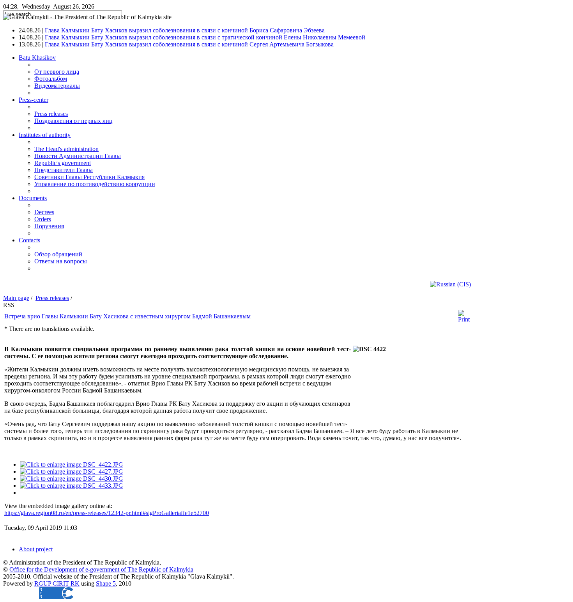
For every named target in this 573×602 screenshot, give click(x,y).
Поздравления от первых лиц (73, 120)
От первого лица (56, 71)
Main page (16, 298)
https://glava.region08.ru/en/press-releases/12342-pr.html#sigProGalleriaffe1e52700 (106, 513)
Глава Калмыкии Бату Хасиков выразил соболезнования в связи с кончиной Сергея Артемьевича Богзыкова (189, 44)
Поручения (49, 226)
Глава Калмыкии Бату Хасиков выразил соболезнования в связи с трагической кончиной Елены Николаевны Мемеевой (205, 37)
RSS (8, 305)
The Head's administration (66, 149)
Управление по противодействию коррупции (94, 184)
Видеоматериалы (57, 85)
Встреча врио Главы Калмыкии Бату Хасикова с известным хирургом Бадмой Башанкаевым (127, 316)
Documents (33, 198)
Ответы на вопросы (60, 261)
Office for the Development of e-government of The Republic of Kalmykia (101, 569)
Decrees (44, 212)
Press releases (51, 113)
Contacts (29, 240)
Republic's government (62, 163)
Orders (42, 219)
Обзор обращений (58, 254)
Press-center (33, 99)
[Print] (464, 319)
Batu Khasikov (37, 57)
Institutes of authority (45, 134)
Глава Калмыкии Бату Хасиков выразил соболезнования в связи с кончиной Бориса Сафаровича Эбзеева (185, 30)
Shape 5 (106, 583)
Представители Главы (63, 170)
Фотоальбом (50, 78)
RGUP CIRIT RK (57, 583)
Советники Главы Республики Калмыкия (89, 177)
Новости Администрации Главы (77, 156)
